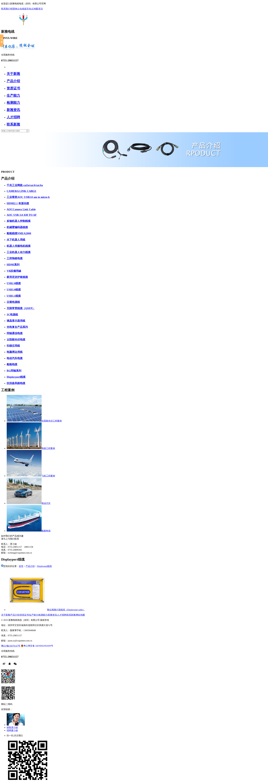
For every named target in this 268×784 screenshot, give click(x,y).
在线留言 (24, 9)
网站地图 (80, 615)
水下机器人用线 (16, 239)
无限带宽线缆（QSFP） (21, 308)
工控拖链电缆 (15, 258)
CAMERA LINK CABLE (21, 191)
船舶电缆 (12, 364)
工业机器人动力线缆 (19, 252)
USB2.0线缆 (14, 283)
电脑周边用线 (15, 351)
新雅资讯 (13, 110)
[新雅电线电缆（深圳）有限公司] (22, 23)
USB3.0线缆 (14, 289)
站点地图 (33, 9)
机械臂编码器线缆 (17, 227)
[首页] (8, 66)
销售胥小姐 (12, 727)
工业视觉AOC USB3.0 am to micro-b (28, 197)
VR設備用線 (14, 270)
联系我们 (5, 9)
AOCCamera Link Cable (21, 209)
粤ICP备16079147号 (10, 646)
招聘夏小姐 (12, 730)
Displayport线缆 (16, 376)
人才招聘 (13, 117)
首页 (21, 566)
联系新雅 (13, 124)
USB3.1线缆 (14, 295)
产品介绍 (13, 81)
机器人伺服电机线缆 (19, 245)
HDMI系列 (13, 264)
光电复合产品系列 (17, 326)
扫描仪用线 (13, 345)
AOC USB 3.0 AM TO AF (22, 214)
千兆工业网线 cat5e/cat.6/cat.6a (25, 185)
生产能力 (13, 95)
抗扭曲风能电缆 (16, 383)
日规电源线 (13, 301)
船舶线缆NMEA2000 (19, 233)
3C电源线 (12, 314)
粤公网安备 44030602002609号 (38, 646)
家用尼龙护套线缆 (17, 277)
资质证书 (13, 88)
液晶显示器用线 (16, 320)
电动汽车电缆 (15, 358)
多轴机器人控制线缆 (19, 220)
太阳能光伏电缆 (16, 339)
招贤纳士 (14, 9)
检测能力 (13, 102)
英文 (41, 9)
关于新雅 (13, 73)
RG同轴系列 (14, 370)
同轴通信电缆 (15, 333)
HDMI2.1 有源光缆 (18, 203)
